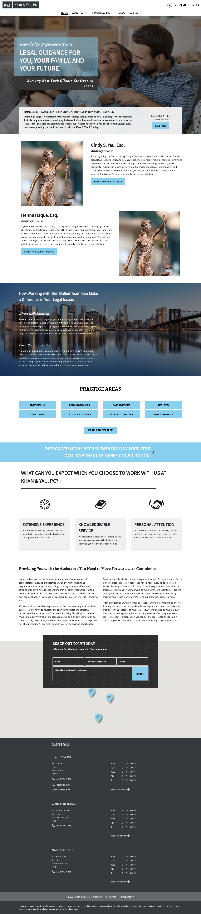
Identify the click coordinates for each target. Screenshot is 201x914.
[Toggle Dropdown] (86, 13)
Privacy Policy (126, 896)
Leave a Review (59, 789)
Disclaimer (110, 896)
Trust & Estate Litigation (79, 414)
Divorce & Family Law (163, 414)
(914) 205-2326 (63, 825)
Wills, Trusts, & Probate (121, 414)
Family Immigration (121, 405)
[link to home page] (20, 5)
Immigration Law (37, 405)
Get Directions (118, 789)
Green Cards (163, 405)
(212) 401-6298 (63, 778)
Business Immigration (79, 405)
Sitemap (97, 896)
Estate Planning (37, 414)
